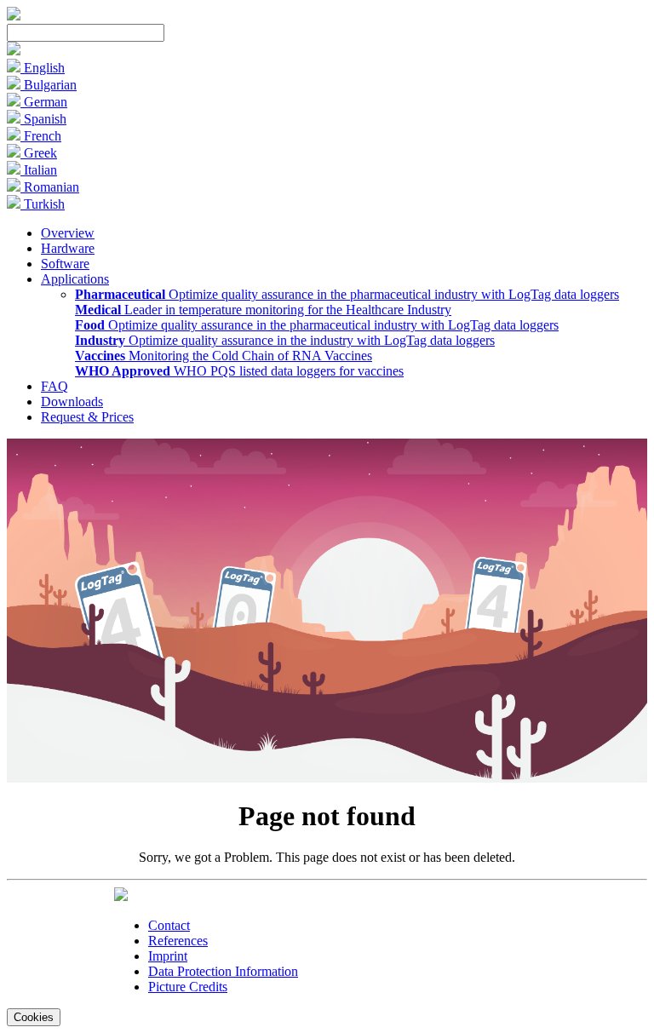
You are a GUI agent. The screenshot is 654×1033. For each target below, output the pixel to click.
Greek (38, 153)
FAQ (54, 386)
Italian (38, 170)
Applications (75, 279)
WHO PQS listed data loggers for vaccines (239, 371)
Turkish (42, 204)
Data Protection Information (223, 971)
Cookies (34, 1017)
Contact (169, 925)
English (42, 67)
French (40, 136)
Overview (68, 233)
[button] (13, 50)
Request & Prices (87, 417)
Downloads (72, 401)
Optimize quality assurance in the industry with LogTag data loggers (285, 340)
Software (65, 263)
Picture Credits (187, 986)
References (178, 940)
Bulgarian (48, 84)
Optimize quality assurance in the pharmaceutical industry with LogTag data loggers (347, 294)
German (43, 102)
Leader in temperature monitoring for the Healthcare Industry (263, 309)
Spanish (43, 119)
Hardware (68, 248)
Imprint (167, 956)
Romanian (49, 187)
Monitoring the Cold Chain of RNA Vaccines (223, 355)
